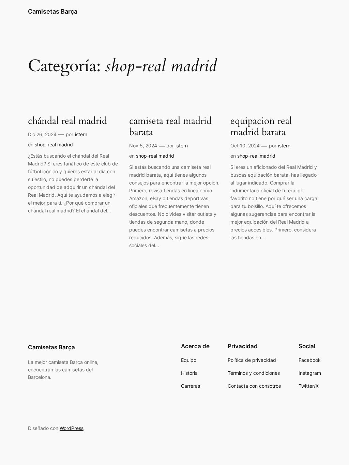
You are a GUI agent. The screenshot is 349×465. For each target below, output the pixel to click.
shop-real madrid (54, 144)
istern (81, 134)
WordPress (72, 428)
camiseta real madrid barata (170, 126)
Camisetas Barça (52, 11)
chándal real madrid (67, 121)
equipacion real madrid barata (261, 126)
